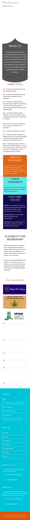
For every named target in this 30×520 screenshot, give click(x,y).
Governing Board (7, 415)
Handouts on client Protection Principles (12, 419)
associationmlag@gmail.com (12, 480)
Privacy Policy (6, 441)
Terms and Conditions (8, 448)
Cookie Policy (6, 444)
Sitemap (5, 437)
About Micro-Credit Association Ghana (14, 403)
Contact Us (6, 456)
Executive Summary (8, 407)
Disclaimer (5, 452)
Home (4, 399)
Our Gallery (6, 433)
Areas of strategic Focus (9, 411)
